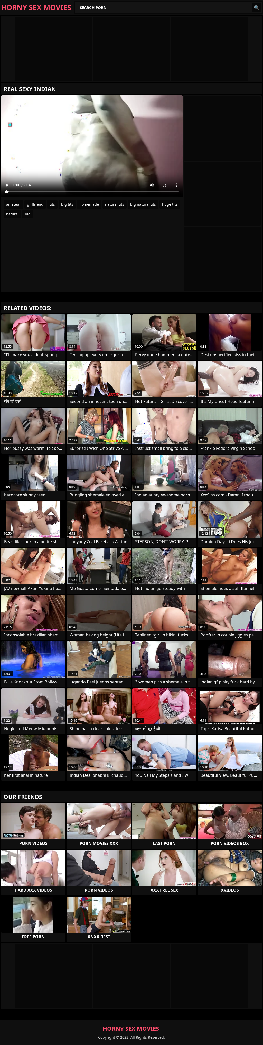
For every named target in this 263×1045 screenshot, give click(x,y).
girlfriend (35, 204)
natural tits (114, 204)
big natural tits (143, 204)
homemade (89, 204)
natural (12, 214)
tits (52, 204)
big (28, 214)
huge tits (169, 204)
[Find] (256, 7)
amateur (13, 204)
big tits (67, 204)
